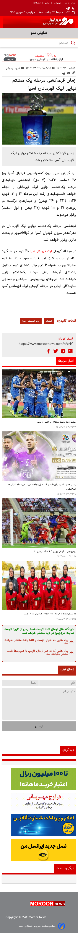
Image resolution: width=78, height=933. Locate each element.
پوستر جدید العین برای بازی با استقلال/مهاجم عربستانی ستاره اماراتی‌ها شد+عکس (42, 487)
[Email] (68, 73)
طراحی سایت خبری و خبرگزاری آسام (37, 926)
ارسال (39, 726)
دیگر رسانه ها (65, 868)
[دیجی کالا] (39, 57)
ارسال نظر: (67, 669)
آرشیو (47, 3)
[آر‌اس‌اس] (70, 351)
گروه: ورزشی (13, 68)
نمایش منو (39, 33)
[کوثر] (39, 825)
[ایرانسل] (39, 850)
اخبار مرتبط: (66, 360)
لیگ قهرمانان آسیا (41, 251)
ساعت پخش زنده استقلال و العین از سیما (56, 422)
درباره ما (57, 3)
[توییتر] (55, 351)
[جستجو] (73, 43)
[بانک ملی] (39, 802)
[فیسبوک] (48, 351)
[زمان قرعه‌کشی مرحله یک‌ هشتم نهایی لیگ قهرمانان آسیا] (39, 119)
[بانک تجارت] (39, 779)
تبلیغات (37, 3)
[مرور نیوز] (39, 22)
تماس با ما (70, 3)
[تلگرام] (63, 351)
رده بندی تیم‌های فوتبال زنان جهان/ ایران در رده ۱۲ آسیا (50, 614)
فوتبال (49, 321)
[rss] (73, 8)
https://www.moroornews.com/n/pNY (46, 344)
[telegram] (68, 8)
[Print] (63, 73)
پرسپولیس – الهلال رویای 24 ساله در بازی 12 (55, 551)
